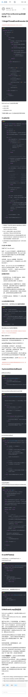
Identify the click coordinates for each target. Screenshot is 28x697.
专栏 (10, 2)
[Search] (15, 2)
